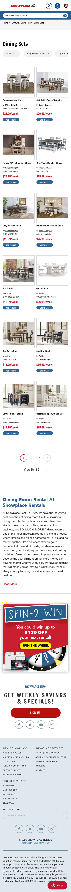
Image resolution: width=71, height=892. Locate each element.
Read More (10, 584)
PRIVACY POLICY (12, 770)
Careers (40, 766)
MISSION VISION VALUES (16, 757)
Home (5, 23)
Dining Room (26, 23)
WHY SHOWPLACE (12, 753)
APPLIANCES (9, 794)
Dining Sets (39, 23)
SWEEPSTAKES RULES (47, 761)
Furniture (15, 23)
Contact (41, 770)
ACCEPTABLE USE (12, 774)
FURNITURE (9, 785)
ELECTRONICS (10, 798)
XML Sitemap (42, 843)
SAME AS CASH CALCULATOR (51, 757)
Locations (9, 761)
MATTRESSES (10, 790)
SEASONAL (8, 803)
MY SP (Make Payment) (49, 753)
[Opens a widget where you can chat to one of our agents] (57, 885)
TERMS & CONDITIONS (14, 766)
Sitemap (26, 843)
